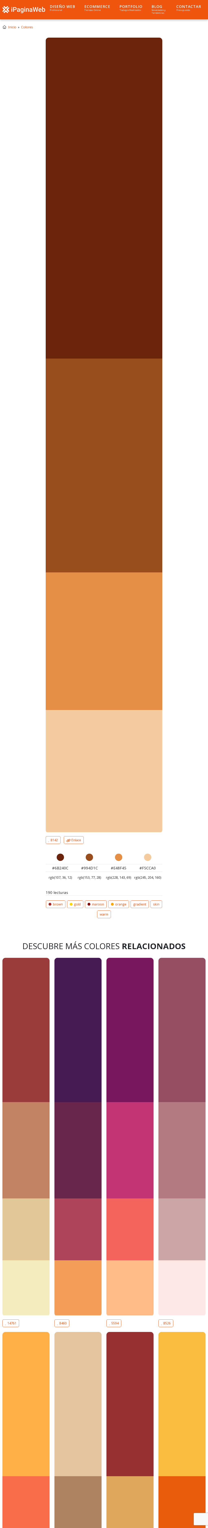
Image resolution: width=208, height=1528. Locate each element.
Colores (27, 27)
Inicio (12, 27)
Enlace (75, 840)
